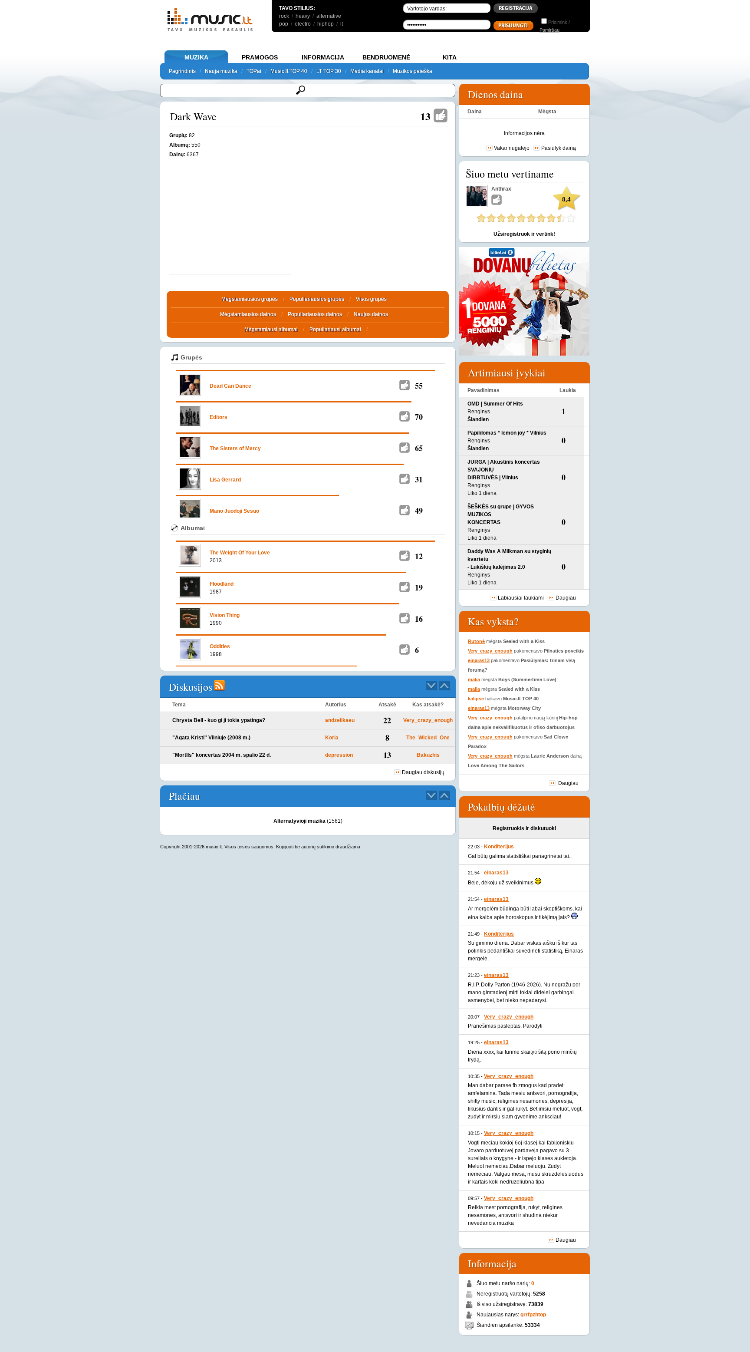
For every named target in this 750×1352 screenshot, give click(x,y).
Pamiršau (549, 30)
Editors (218, 417)
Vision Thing (225, 615)
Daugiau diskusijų (423, 772)
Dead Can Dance (230, 386)
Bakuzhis (428, 755)
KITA (450, 57)
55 (419, 385)
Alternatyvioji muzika (299, 821)
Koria (332, 738)
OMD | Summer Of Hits (495, 404)
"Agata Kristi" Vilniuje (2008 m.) (211, 738)
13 (425, 116)
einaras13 (479, 660)
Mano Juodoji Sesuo (234, 511)
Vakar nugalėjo (512, 148)
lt (341, 24)
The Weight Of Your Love (240, 553)
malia (474, 679)
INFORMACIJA (323, 57)
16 (419, 618)
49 (419, 510)
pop (283, 24)
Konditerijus (499, 847)
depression (339, 755)
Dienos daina (495, 94)
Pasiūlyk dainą (558, 148)
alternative (328, 16)
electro (303, 24)
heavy (303, 16)
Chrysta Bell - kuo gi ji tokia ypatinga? (218, 720)
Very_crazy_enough (428, 720)
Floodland (222, 584)
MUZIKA (196, 57)
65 (419, 448)
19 (419, 587)
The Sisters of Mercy (235, 448)
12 (419, 556)
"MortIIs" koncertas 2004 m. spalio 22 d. (221, 755)
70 (419, 416)
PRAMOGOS (260, 57)
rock (284, 16)
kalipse (476, 698)
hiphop (325, 24)
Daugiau (566, 598)
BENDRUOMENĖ (386, 57)
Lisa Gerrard (225, 480)
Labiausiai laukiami (521, 598)
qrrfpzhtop (533, 1315)
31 (419, 479)
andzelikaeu (340, 720)
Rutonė (476, 641)
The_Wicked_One (428, 738)
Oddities (220, 646)
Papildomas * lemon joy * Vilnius (506, 433)
